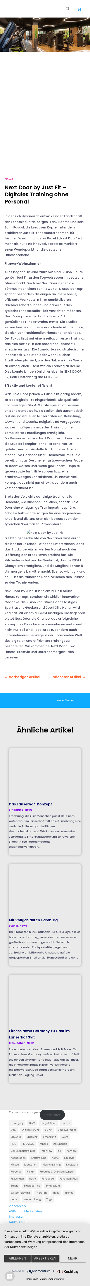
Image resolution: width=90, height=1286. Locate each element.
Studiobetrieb (32, 1185)
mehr (72, 1258)
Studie (14, 1185)
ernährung (49, 1137)
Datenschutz (18, 1222)
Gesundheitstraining (23, 1151)
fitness (44, 1144)
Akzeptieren (45, 1258)
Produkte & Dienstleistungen (57, 1171)
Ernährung (16, 810)
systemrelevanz (20, 1192)
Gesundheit (17, 1043)
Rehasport (48, 1178)
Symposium (53, 1185)
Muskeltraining (52, 1164)
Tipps (56, 1192)
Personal (16, 1171)
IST (59, 1151)
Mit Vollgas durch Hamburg (33, 920)
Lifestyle (69, 1158)
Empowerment (67, 1130)
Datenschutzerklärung (52, 1278)
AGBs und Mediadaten (25, 1211)
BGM (32, 1123)
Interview (46, 1151)
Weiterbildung (32, 1199)
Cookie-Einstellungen (24, 1112)
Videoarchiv (17, 1206)
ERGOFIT (16, 1137)
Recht (32, 1178)
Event (64, 1137)
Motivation (30, 1164)
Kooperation (18, 1158)
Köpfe (55, 1158)
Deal (13, 1130)
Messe (15, 1164)
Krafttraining (38, 1158)
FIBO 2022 (28, 1144)
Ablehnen (17, 1258)
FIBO (13, 1144)
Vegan (14, 1199)
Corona (66, 1123)
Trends (69, 1192)
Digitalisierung (31, 1130)
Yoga (49, 1199)
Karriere (72, 1151)
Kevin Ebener (65, 700)
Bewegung (17, 1123)
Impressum (17, 1216)
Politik (30, 1171)
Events (13, 926)
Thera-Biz (41, 1192)
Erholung (32, 1137)
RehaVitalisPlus (68, 1178)
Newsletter (52, 1115)
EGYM (48, 1130)
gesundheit (60, 1144)
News (9, 179)
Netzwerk (72, 1164)
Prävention (17, 1178)
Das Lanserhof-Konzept (30, 804)
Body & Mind (48, 1123)
